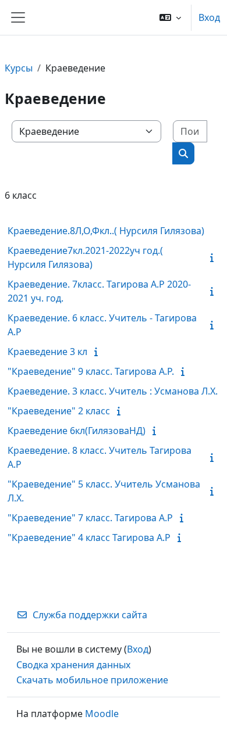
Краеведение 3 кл (47, 351)
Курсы (19, 68)
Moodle (102, 713)
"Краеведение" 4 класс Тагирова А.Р (89, 537)
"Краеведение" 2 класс (59, 410)
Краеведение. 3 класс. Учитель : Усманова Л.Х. (113, 391)
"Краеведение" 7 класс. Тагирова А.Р (90, 517)
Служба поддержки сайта (90, 614)
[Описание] (214, 257)
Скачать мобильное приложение (92, 679)
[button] (170, 17)
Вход (209, 17)
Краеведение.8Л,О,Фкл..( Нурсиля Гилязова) (106, 230)
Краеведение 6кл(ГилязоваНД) (77, 430)
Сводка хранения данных (73, 664)
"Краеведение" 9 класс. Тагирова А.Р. (91, 371)
